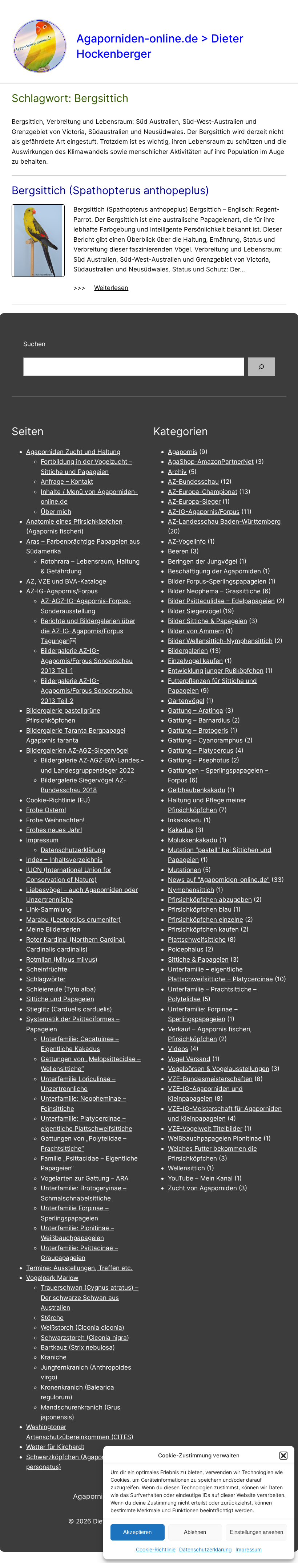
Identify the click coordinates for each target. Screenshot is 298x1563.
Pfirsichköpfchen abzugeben (210, 899)
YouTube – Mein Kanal (200, 1178)
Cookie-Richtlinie (156, 1549)
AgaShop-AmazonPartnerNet (211, 461)
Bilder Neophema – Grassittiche (214, 591)
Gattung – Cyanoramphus (205, 740)
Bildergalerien (188, 650)
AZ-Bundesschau (193, 481)
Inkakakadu (185, 820)
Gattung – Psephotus (198, 760)
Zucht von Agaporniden (202, 1188)
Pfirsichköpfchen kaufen (203, 929)
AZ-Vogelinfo (187, 541)
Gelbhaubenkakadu (196, 790)
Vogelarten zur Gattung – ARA (85, 1178)
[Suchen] (261, 366)
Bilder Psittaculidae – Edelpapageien (221, 601)
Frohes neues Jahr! (54, 830)
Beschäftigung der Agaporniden (214, 571)
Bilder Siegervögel (194, 611)
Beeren (178, 551)
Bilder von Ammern (196, 631)
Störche (52, 1317)
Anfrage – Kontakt (67, 481)
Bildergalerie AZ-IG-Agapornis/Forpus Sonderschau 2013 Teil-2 (87, 690)
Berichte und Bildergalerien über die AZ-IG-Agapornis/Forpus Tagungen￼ (88, 631)
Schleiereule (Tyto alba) (61, 989)
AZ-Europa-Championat (202, 491)
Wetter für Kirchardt (55, 1447)
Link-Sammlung (49, 909)
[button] (283, 1455)
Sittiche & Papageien (198, 959)
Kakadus (180, 830)
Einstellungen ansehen (256, 1532)
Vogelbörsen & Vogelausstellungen (218, 1068)
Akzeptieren (137, 1532)
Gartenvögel (186, 700)
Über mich (56, 511)
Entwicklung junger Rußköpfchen (215, 670)
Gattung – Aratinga (195, 710)
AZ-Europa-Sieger (194, 501)
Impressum (248, 1549)
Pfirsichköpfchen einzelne (205, 919)
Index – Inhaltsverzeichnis (64, 859)
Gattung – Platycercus (200, 750)
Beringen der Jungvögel (202, 561)
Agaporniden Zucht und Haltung (73, 451)
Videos (178, 1048)
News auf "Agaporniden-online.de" (219, 879)
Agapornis (182, 451)
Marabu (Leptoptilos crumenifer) (73, 919)
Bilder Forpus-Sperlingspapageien (217, 581)
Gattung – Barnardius (199, 720)
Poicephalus (186, 949)
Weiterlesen (111, 287)
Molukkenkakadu (192, 840)
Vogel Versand (189, 1059)
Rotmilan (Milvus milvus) (61, 959)
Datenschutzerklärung (205, 1549)
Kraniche (54, 1357)
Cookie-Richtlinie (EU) (58, 800)
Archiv (177, 471)
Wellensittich (186, 1168)
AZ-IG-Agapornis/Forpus (62, 591)
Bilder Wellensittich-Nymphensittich (220, 641)
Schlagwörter (45, 979)
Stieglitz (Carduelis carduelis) (69, 1009)
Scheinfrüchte (46, 969)
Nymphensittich (191, 889)
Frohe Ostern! (46, 810)
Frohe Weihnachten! (55, 820)
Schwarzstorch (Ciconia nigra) (85, 1337)
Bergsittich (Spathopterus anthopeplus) (110, 190)
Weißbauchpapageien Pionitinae (215, 1138)
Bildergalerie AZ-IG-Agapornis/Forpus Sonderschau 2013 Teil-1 (87, 660)
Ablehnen (195, 1532)
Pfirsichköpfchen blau (199, 909)
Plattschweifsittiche (197, 939)
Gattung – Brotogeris (198, 730)
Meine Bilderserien (53, 929)
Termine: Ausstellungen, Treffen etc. (79, 1268)
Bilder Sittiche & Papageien (207, 621)
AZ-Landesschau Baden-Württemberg (224, 521)
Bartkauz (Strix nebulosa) (78, 1347)
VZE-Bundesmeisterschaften (210, 1079)
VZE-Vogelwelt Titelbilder (205, 1128)
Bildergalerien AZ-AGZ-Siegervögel (77, 750)
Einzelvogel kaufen (195, 660)
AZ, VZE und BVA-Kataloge (66, 581)
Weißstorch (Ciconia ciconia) (82, 1327)
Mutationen (184, 869)
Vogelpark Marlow (52, 1277)
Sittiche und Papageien (60, 999)
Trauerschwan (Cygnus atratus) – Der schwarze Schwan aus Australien (89, 1297)
